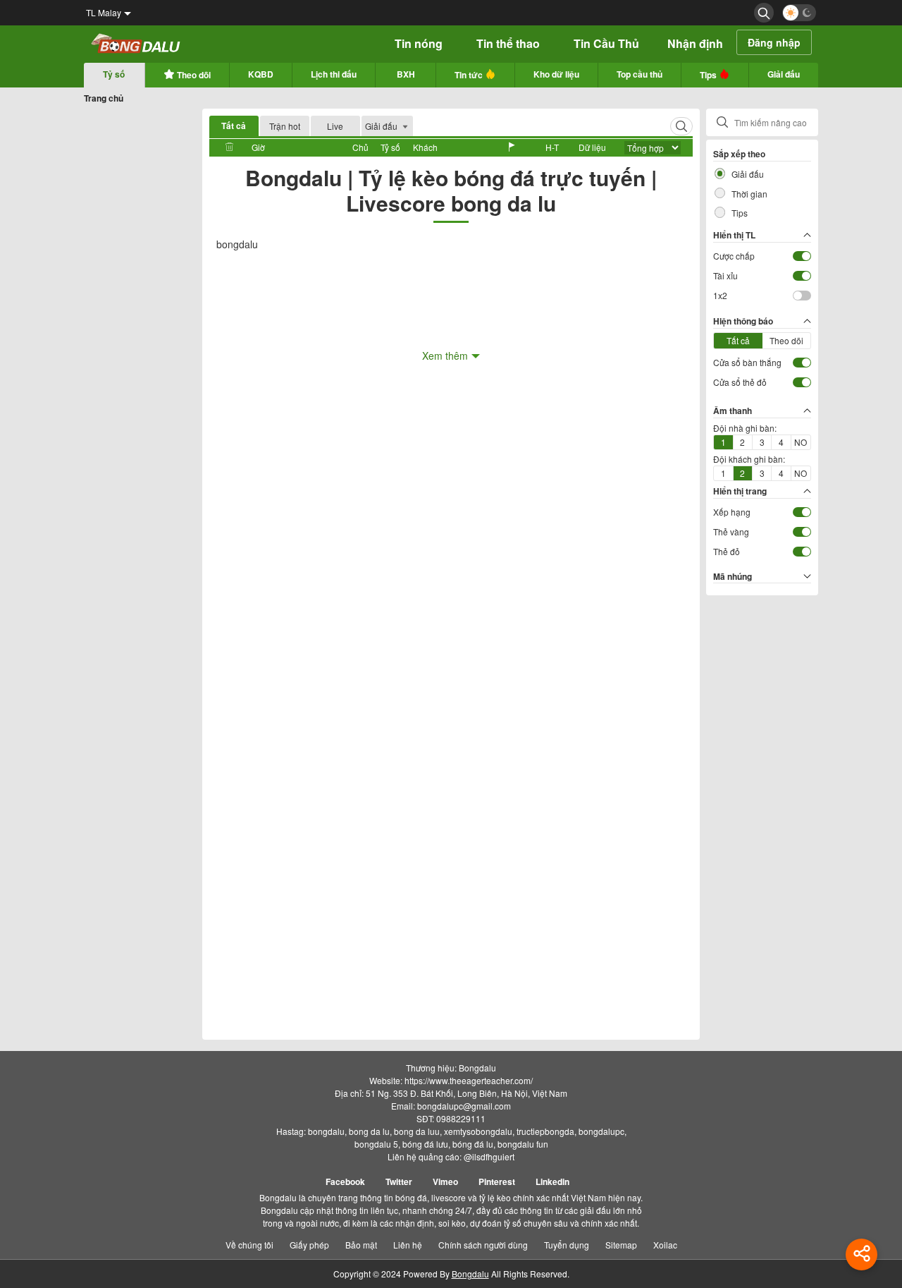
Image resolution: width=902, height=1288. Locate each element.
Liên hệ (407, 1245)
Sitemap (621, 1245)
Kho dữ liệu (556, 74)
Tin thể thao (508, 43)
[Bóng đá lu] (136, 44)
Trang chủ (103, 98)
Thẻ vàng (731, 531)
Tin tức (470, 74)
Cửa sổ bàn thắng (747, 362)
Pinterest (496, 1181)
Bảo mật (361, 1245)
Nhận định (695, 43)
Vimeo (445, 1181)
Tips (709, 74)
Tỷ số (114, 74)
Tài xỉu (725, 275)
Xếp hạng (731, 512)
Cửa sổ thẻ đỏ (740, 382)
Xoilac (665, 1245)
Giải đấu (783, 74)
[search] (764, 13)
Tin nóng (419, 43)
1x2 (720, 295)
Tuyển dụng (566, 1245)
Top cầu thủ (639, 74)
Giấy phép (309, 1245)
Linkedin (552, 1181)
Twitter (398, 1181)
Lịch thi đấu (334, 74)
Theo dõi (193, 74)
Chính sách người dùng (483, 1245)
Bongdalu (470, 1274)
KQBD (260, 74)
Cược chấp (734, 256)
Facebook (345, 1181)
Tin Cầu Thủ (606, 43)
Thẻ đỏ (726, 551)
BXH (406, 74)
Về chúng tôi (249, 1245)
